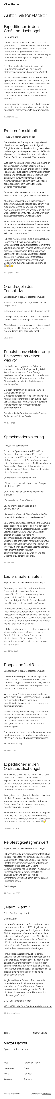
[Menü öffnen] (49, 4)
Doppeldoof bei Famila (23, 665)
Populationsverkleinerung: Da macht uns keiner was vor (27, 356)
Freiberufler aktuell (20, 131)
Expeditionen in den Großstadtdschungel (22, 28)
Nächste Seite (42, 1032)
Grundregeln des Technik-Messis (18, 288)
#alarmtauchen (44, 1006)
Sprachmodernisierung (24, 437)
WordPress (46, 1093)
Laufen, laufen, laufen (23, 576)
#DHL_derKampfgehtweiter (23, 1006)
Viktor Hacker (11, 4)
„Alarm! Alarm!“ (17, 907)
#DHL (7, 1006)
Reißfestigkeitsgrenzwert (26, 842)
